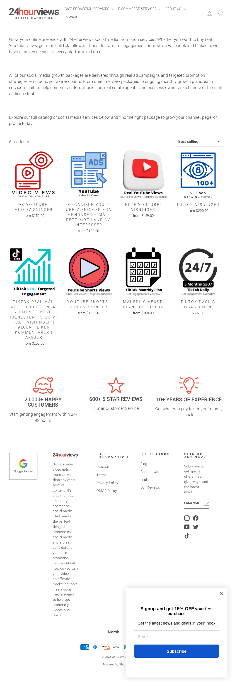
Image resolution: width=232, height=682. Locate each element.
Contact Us (149, 472)
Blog (143, 464)
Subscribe (176, 651)
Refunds (103, 467)
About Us (173, 9)
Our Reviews (150, 487)
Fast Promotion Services (87, 9)
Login (144, 480)
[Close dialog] (222, 594)
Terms (101, 475)
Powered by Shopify (115, 664)
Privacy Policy (107, 483)
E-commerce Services (137, 9)
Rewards (72, 17)
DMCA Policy (107, 491)
